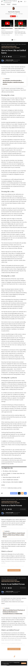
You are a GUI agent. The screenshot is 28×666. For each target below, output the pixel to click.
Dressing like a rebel (10, 82)
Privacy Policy (17, 662)
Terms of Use (6, 663)
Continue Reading (14, 570)
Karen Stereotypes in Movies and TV (11, 477)
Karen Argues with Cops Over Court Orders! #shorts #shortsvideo (21, 28)
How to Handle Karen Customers (10, 479)
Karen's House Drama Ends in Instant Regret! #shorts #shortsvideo (7, 28)
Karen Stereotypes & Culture (7, 47)
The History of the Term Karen (10, 471)
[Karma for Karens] (13, 8)
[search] (19, 1)
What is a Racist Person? (18, 533)
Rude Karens (17, 47)
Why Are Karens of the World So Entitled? (13, 482)
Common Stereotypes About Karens (9, 501)
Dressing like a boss (8, 80)
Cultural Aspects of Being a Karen (8, 46)
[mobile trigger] (2, 1)
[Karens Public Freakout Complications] (11, 1)
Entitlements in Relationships (14, 613)
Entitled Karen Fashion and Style (14, 488)
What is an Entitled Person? (10, 610)
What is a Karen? (7, 533)
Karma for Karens (14, 12)
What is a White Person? (9, 535)
